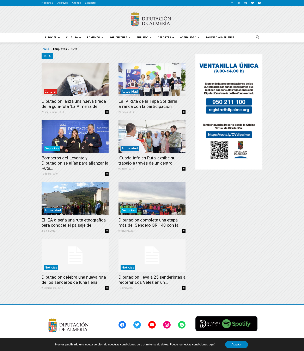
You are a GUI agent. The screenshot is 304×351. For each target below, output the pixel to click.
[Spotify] (246, 3)
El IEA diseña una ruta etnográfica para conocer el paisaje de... (74, 223)
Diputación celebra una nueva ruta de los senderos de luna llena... (74, 280)
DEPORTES (164, 37)
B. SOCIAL (50, 37)
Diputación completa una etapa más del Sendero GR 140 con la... (150, 223)
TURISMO (142, 37)
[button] (257, 37)
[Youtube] (259, 3)
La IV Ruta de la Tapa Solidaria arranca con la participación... (147, 104)
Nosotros (47, 3)
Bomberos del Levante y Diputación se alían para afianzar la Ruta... (75, 163)
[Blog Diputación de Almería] (152, 19)
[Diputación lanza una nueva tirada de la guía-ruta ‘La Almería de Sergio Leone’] (75, 79)
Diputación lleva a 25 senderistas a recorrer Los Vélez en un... (152, 280)
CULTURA (72, 37)
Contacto (90, 3)
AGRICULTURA (118, 37)
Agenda (76, 3)
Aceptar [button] (236, 344)
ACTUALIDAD (188, 37)
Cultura (50, 91)
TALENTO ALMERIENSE (220, 37)
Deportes (52, 148)
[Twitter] (252, 3)
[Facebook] (232, 3)
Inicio (45, 49)
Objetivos (62, 3)
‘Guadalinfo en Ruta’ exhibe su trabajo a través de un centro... (147, 160)
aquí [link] (211, 344)
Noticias (51, 267)
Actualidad (130, 91)
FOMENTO (93, 37)
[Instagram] (239, 3)
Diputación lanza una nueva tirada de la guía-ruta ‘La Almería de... (74, 104)
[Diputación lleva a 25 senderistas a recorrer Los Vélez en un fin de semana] (152, 255)
